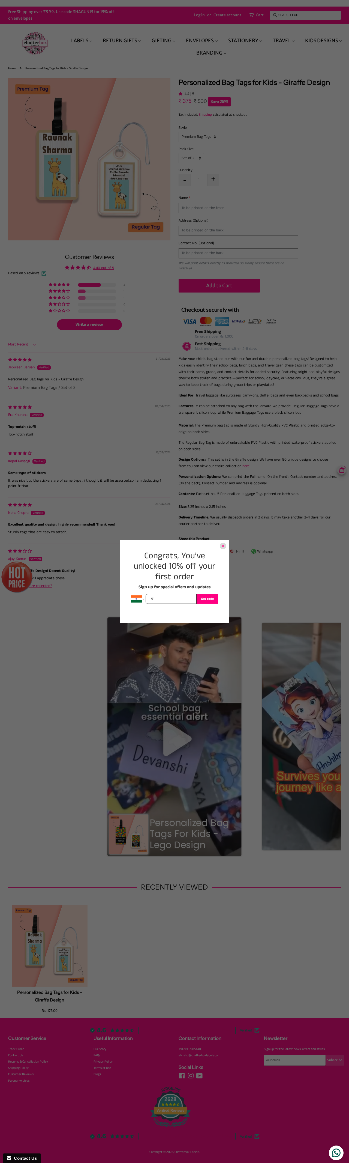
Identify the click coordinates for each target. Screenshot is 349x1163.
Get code (207, 599)
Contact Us (24, 1158)
